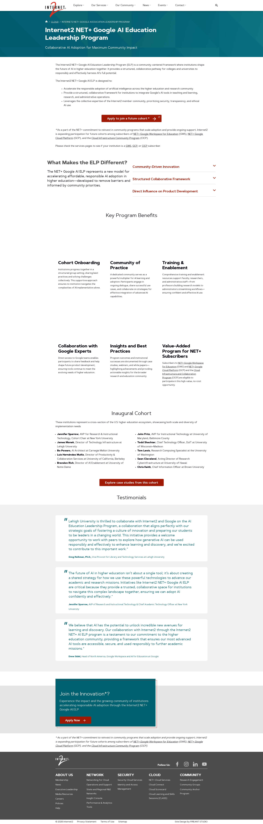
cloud (54, 22)
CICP (144, 146)
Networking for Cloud (98, 780)
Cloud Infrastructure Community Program (116, 138)
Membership (61, 780)
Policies (59, 803)
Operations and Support (99, 785)
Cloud (155, 775)
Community (190, 775)
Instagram (186, 764)
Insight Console (94, 798)
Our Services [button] (99, 5)
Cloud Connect (156, 785)
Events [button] (162, 5)
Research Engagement (191, 780)
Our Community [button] (124, 5)
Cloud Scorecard (157, 790)
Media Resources (64, 794)
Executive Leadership (66, 790)
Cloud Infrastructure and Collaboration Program (181, 374)
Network (95, 775)
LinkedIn (195, 764)
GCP (134, 146)
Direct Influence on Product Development (165, 191)
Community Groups (190, 785)
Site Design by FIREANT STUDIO (191, 822)
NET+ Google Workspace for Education (155, 134)
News (58, 785)
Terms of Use (107, 822)
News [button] (146, 5)
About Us (64, 775)
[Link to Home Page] (46, 22)
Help (57, 808)
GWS (128, 146)
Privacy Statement (86, 822)
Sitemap (122, 822)
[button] (55, 8)
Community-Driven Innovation (156, 167)
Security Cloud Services (130, 780)
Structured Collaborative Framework (161, 179)
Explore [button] (78, 5)
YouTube (204, 764)
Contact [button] (180, 5)
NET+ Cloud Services (159, 780)
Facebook (177, 764)
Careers (59, 799)
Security (126, 775)
